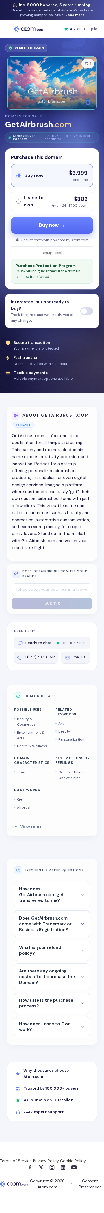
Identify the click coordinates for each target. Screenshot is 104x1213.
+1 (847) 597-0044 (39, 657)
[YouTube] (73, 1167)
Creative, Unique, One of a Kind (72, 775)
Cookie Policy (73, 1160)
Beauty (64, 731)
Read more (75, 15)
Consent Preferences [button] (90, 1183)
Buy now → (52, 225)
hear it (26, 425)
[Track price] (86, 311)
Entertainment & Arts (30, 735)
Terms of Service (16, 1160)
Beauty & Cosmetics (26, 722)
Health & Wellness (32, 746)
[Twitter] (41, 1167)
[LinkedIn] (63, 1167)
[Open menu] (8, 29)
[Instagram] (52, 1167)
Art (61, 723)
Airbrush (24, 807)
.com (21, 772)
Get (20, 799)
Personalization (71, 739)
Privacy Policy (46, 1160)
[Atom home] (28, 29)
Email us (79, 657)
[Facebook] (30, 1167)
